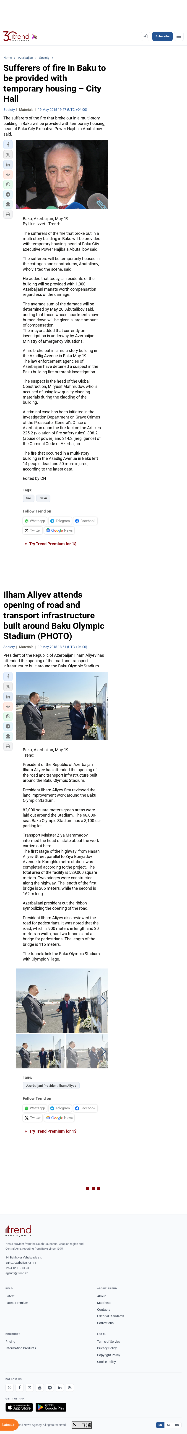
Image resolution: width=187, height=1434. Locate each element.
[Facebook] (20, 1388)
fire (28, 498)
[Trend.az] (20, 36)
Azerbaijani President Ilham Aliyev (51, 1085)
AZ (169, 1425)
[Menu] (179, 36)
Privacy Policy (107, 1348)
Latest (10, 1296)
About (101, 1296)
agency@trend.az (16, 1273)
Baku (43, 498)
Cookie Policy (106, 1362)
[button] (8, 144)
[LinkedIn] (60, 1388)
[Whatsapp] (9, 1388)
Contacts (103, 1309)
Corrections (105, 1323)
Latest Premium (16, 1303)
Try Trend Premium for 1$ (52, 543)
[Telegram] (50, 1388)
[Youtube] (40, 1388)
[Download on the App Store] (19, 1407)
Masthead (104, 1303)
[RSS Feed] (70, 1388)
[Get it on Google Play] (51, 1407)
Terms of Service (108, 1341)
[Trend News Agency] (18, 1231)
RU (177, 1425)
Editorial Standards (110, 1316)
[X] (30, 1388)
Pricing (10, 1341)
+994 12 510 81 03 (17, 1268)
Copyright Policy (108, 1355)
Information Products (20, 1348)
